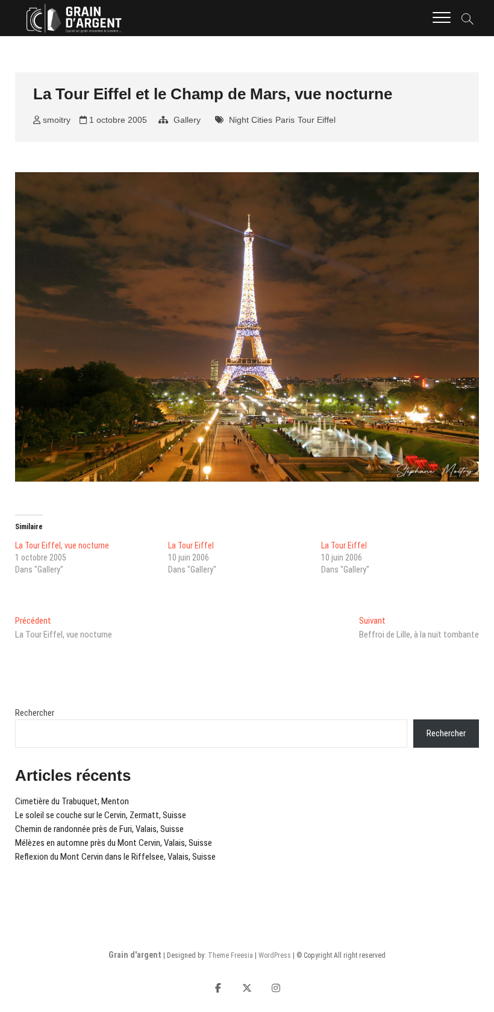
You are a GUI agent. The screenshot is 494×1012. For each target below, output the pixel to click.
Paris (285, 120)
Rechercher (34, 712)
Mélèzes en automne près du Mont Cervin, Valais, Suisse (113, 842)
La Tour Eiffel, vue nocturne (62, 545)
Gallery (187, 120)
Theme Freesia (230, 955)
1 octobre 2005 (117, 120)
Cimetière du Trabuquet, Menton (72, 801)
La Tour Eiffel (191, 545)
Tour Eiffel (317, 120)
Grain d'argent (134, 955)
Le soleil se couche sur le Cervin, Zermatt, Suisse (100, 815)
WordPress (274, 955)
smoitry (55, 120)
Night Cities (250, 120)
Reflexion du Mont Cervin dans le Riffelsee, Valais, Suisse (115, 856)
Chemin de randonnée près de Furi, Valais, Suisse (99, 829)
